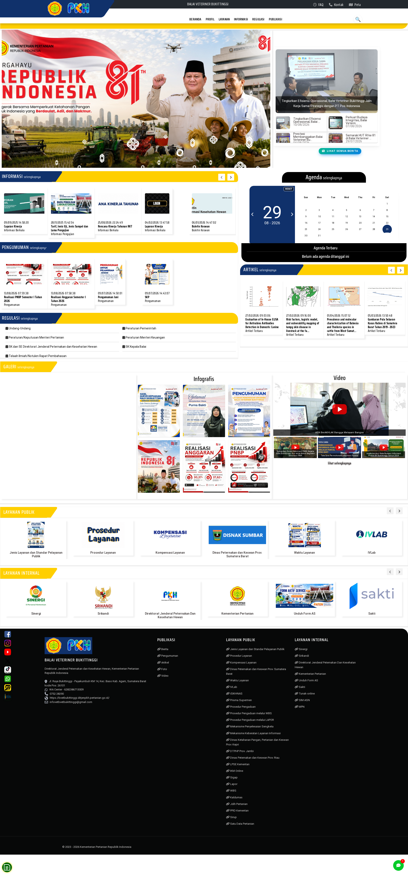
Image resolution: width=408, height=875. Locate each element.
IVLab (371, 552)
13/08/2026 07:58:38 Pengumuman (68, 299)
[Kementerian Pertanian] (237, 596)
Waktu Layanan (304, 552)
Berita (164, 649)
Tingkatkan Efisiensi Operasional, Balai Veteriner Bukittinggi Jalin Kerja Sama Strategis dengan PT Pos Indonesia (200, 25)
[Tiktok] (7, 669)
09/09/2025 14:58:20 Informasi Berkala (16, 226)
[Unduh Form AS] (304, 596)
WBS (233, 790)
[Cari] (358, 19)
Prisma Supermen (241, 700)
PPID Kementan (239, 810)
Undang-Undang (19, 328)
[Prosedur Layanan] (103, 535)
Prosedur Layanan (103, 552)
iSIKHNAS (236, 693)
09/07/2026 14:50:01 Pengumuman (110, 297)
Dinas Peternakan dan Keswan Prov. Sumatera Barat (237, 554)
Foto (164, 669)
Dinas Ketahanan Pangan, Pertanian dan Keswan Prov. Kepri (257, 742)
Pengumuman (169, 655)
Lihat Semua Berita (342, 151)
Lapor (233, 784)
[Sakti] (371, 596)
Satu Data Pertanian (242, 823)
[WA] (7, 678)
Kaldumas (236, 797)
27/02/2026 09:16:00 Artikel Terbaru (302, 325)
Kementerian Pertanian (237, 613)
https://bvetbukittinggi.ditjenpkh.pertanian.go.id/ (79, 697)
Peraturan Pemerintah (140, 328)
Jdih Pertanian (239, 804)
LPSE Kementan (239, 764)
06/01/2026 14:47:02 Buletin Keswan (204, 226)
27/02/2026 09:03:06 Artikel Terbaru (262, 323)
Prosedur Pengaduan (243, 706)
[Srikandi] (103, 596)
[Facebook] (7, 634)
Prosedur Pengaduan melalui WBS (251, 713)
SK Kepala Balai (135, 346)
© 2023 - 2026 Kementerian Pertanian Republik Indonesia (96, 846)
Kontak (338, 4)
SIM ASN (304, 700)
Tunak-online (306, 693)
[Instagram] (7, 643)
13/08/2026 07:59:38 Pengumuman (23, 299)
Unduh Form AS (304, 613)
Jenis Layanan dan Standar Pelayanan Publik (36, 554)
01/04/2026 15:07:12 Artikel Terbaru (343, 325)
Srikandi (103, 613)
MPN (301, 706)
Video (165, 675)
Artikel (165, 662)
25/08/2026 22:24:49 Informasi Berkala (115, 226)
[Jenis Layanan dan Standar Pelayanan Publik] (36, 535)
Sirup (233, 817)
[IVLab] (371, 535)
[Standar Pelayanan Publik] (7, 687)
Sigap (234, 777)
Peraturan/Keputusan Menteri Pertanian (36, 337)
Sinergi (36, 613)
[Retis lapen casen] (24, 203)
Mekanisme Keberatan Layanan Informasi (255, 733)
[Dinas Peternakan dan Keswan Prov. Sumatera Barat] (237, 535)
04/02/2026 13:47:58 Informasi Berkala (157, 226)
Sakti (371, 613)
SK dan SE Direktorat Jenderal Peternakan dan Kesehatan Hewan (52, 346)
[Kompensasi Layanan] (170, 535)
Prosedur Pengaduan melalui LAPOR (252, 719)
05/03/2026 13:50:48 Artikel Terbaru (382, 323)
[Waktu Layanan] (304, 535)
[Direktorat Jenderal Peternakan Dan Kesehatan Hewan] (170, 596)
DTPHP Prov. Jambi (242, 751)
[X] (7, 661)
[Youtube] (7, 652)
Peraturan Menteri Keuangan (145, 337)
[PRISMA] (7, 696)
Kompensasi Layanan (170, 552)
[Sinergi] (36, 596)
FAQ (320, 4)
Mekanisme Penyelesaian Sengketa (251, 726)
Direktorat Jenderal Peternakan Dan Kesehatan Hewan (170, 615)
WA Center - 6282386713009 (66, 689)
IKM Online (236, 770)
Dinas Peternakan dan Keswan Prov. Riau (254, 757)
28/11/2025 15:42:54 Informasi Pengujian (69, 228)
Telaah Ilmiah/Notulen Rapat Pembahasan (37, 356)
